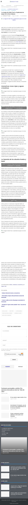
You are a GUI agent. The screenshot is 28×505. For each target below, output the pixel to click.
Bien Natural (19, 41)
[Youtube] (20, 458)
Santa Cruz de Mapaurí (6, 315)
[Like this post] (11, 23)
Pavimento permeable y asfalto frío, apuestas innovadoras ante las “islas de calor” (12, 389)
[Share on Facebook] (14, 23)
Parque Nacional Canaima (7, 313)
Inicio (2, 5)
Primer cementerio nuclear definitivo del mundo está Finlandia (16, 415)
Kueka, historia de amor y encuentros (11, 293)
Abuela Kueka (4, 310)
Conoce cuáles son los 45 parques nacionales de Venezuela (18, 493)
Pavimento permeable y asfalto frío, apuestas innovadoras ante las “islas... (14, 450)
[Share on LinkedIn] (23, 23)
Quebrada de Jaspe (17, 313)
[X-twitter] (3, 458)
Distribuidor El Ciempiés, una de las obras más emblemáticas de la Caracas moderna (18, 406)
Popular (20, 366)
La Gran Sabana (19, 310)
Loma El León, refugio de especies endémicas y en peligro (19, 486)
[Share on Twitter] (17, 23)
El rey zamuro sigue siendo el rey (18, 397)
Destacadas (8, 5)
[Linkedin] (16, 458)
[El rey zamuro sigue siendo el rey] (5, 399)
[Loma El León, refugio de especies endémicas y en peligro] (5, 487)
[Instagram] (7, 458)
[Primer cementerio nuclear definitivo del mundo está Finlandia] (5, 415)
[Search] (26, 1)
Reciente (8, 366)
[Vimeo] (24, 458)
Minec (11, 284)
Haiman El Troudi (6, 15)
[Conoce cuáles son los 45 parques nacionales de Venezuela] (5, 494)
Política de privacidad (14, 503)
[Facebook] (12, 458)
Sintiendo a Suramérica (18, 284)
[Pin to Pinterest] (20, 23)
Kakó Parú (12, 310)
